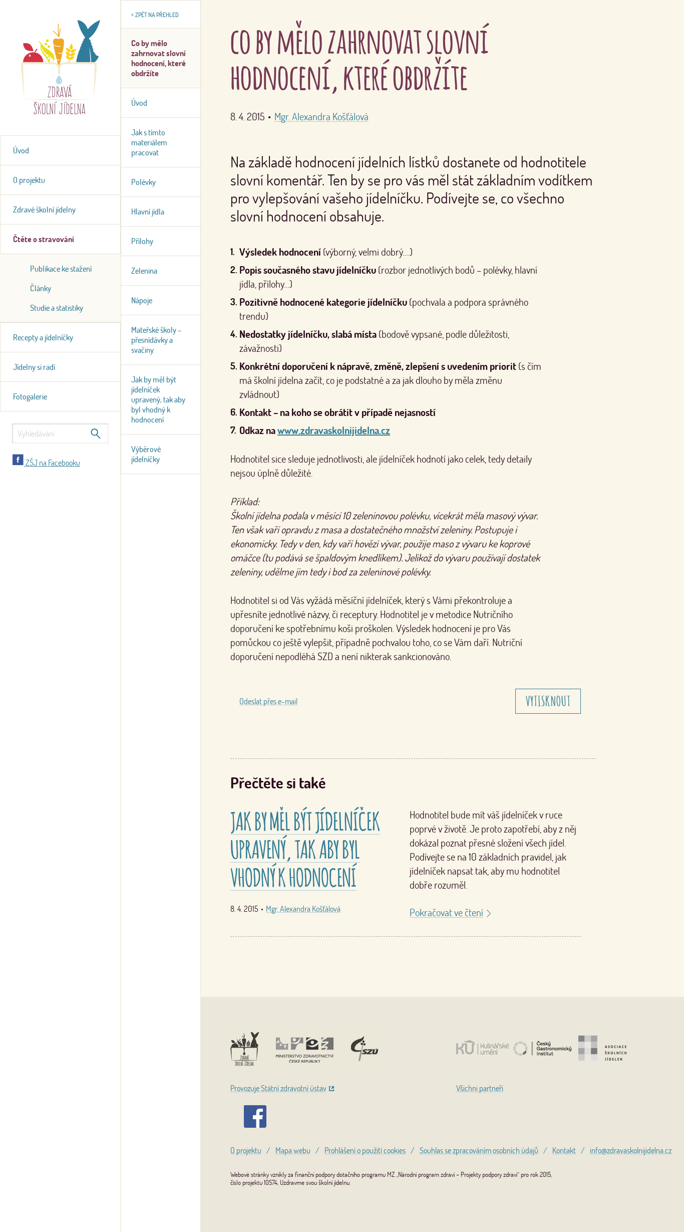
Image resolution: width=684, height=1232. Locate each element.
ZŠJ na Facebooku (52, 463)
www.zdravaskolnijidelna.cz (333, 430)
